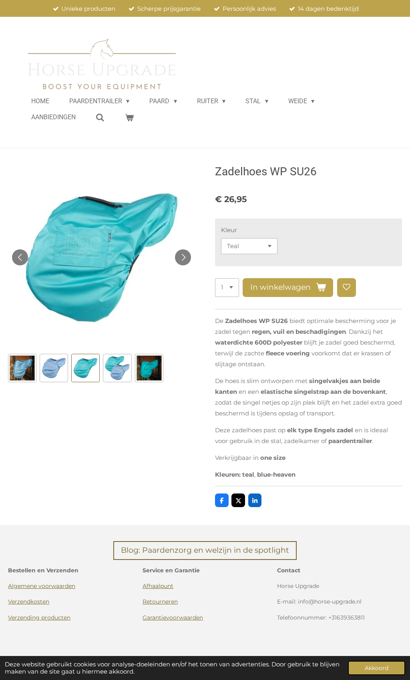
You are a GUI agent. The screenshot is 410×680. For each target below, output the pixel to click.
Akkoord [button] (376, 668)
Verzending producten (39, 617)
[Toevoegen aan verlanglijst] (346, 287)
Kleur (229, 230)
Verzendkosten (28, 601)
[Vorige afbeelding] (20, 257)
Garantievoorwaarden (173, 617)
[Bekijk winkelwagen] (129, 117)
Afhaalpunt (158, 586)
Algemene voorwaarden (41, 586)
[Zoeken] (100, 117)
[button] (22, 368)
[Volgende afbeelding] (183, 257)
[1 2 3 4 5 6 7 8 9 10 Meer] (227, 287)
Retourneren (160, 601)
